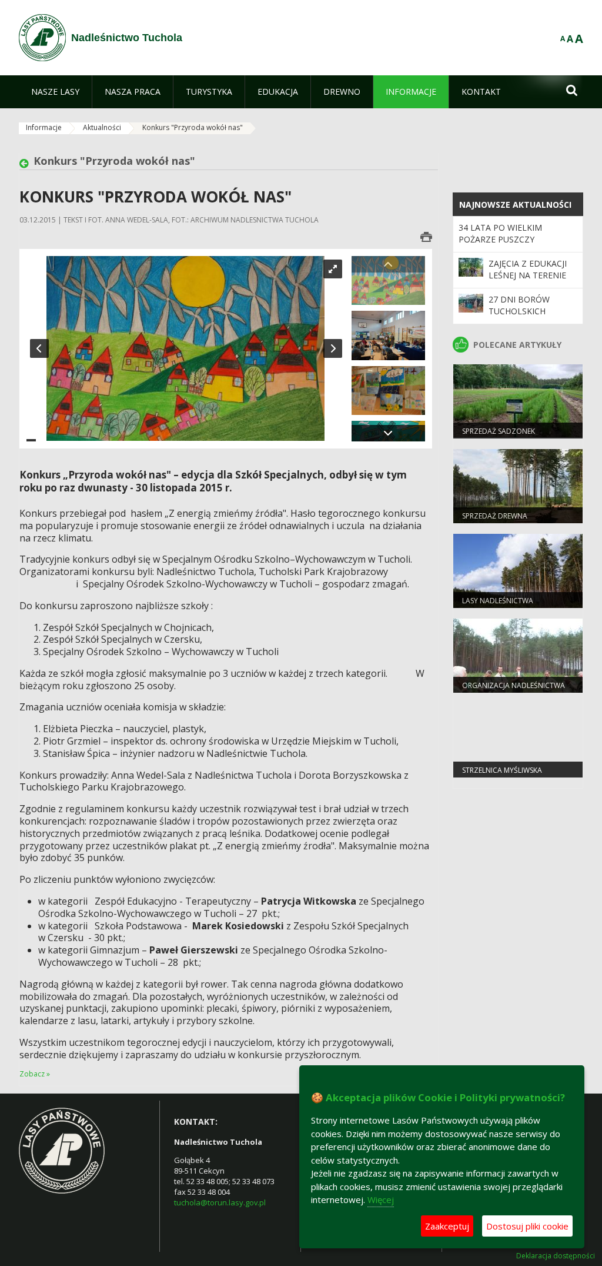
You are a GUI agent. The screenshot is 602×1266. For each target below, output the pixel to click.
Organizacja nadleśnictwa (513, 685)
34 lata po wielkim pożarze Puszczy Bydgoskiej (500, 239)
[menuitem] (55, 91)
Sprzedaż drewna (494, 516)
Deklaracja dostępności (555, 1256)
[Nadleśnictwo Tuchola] (42, 37)
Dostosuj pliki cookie (527, 1226)
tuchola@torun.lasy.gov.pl (220, 1202)
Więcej (380, 1199)
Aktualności (102, 127)
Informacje (44, 127)
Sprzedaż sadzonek (498, 431)
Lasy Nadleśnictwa (497, 601)
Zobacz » (34, 1074)
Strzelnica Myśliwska (502, 770)
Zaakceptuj (447, 1226)
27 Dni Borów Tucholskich (519, 305)
